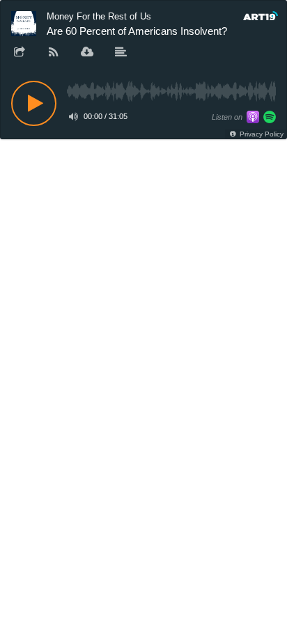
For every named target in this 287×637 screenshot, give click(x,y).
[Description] (121, 52)
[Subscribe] (53, 52)
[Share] (19, 52)
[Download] (87, 52)
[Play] (33, 103)
